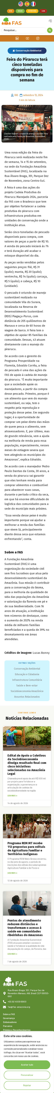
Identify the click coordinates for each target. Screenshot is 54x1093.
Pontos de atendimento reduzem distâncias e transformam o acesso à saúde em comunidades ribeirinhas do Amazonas (25, 928)
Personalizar (27, 1075)
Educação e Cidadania (27, 674)
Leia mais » (12, 796)
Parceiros (7, 1026)
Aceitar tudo (27, 1065)
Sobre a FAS (9, 1014)
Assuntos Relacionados (27, 696)
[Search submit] (49, 30)
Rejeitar (27, 1085)
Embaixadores (10, 1022)
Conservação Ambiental (28, 50)
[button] (50, 21)
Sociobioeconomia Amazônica (27, 691)
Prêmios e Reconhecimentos (16, 1030)
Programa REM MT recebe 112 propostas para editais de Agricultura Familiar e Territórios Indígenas (26, 848)
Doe (10, 11)
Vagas (20, 11)
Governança (9, 1018)
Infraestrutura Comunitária (27, 679)
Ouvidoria (32, 11)
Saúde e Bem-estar (27, 685)
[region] (27, 1062)
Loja (43, 11)
